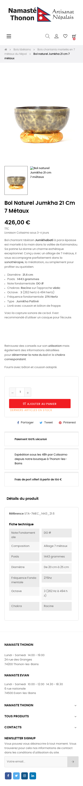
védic (56, 288)
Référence (16, 513)
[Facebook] (8, 775)
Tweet (48, 422)
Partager (27, 422)
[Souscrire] (73, 761)
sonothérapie (13, 262)
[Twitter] (16, 775)
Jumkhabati (44, 240)
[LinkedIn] (32, 775)
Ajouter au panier (41, 404)
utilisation (55, 346)
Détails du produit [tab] (23, 498)
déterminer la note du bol (30, 355)
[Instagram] (24, 775)
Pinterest (69, 422)
